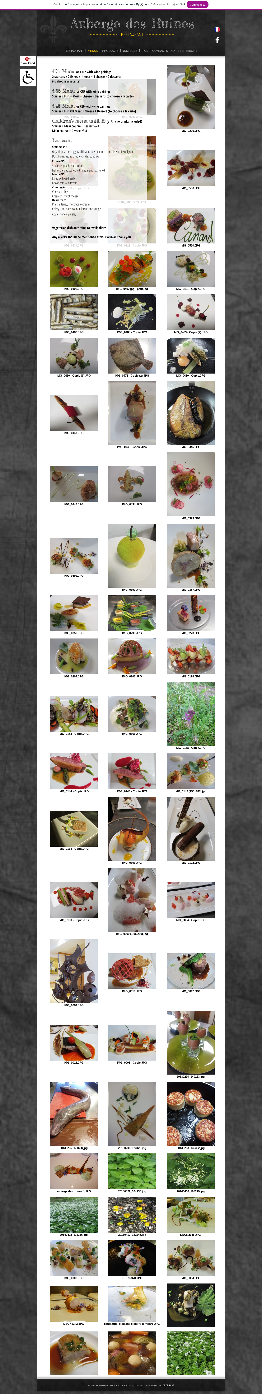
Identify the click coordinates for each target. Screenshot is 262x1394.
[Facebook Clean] (217, 40)
